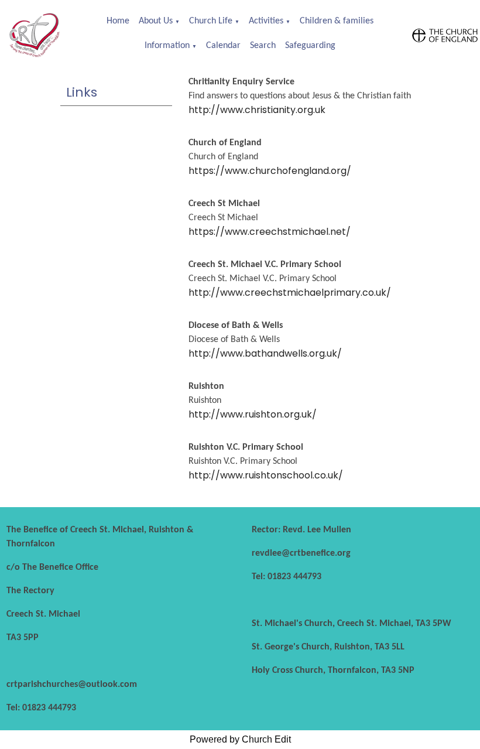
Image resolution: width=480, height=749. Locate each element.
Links (81, 92)
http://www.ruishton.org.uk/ (252, 414)
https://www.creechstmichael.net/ (269, 231)
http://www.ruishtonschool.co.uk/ (265, 475)
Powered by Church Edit (240, 739)
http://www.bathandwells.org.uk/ (265, 353)
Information (167, 45)
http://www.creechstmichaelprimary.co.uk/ (289, 292)
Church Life (210, 21)
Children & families (336, 21)
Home (118, 21)
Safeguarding (310, 45)
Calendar (223, 45)
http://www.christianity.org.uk (256, 110)
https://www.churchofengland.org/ (269, 170)
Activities (266, 21)
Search (263, 45)
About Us (156, 21)
